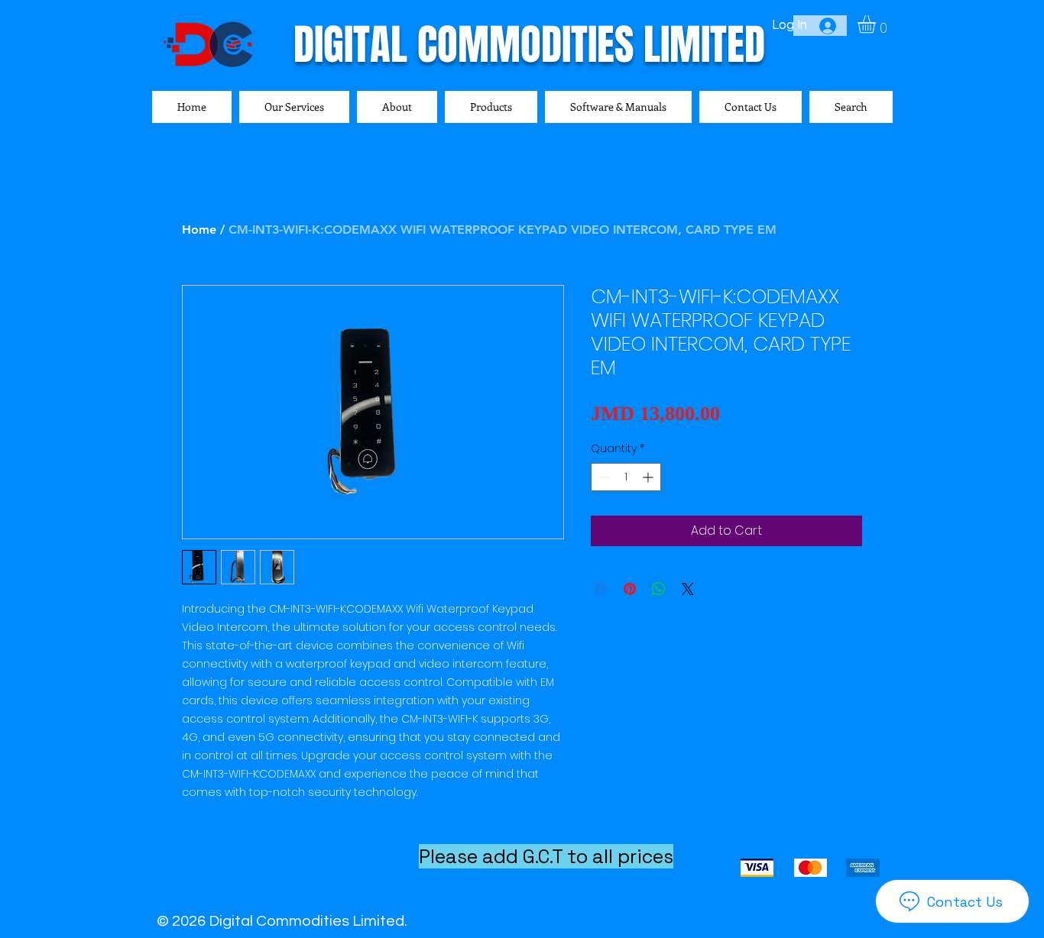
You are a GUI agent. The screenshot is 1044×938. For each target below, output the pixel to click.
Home (199, 229)
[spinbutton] (626, 477)
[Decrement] (602, 477)
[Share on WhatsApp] (659, 589)
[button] (877, 24)
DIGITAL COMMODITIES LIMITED (529, 45)
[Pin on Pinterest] (630, 589)
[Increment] (649, 477)
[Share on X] (688, 589)
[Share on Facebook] (601, 589)
